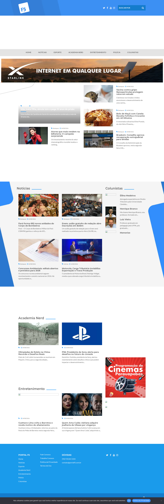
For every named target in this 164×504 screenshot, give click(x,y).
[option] (82, 70)
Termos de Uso (45, 466)
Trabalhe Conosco (47, 458)
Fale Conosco (45, 454)
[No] (161, 501)
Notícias (42, 52)
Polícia (116, 52)
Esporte (57, 52)
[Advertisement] (82, 32)
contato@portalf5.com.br (71, 462)
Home (28, 52)
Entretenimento (98, 52)
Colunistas (132, 52)
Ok (129, 500)
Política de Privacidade (49, 462)
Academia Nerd (76, 52)
